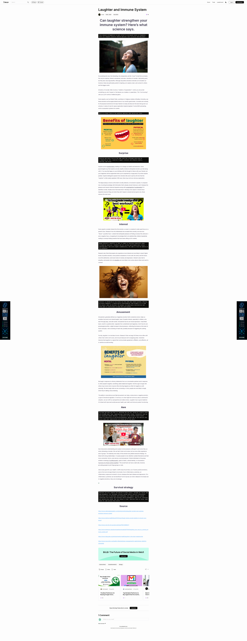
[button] (208, 2)
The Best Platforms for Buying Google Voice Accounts (107, 594)
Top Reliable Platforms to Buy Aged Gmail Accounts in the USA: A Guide (131, 594)
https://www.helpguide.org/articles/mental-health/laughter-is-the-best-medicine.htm (120, 536)
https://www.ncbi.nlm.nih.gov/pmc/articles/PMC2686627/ (113, 525)
